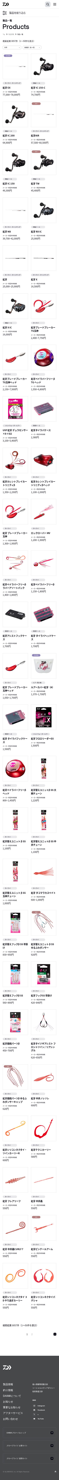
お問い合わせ (10, 1418)
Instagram (41, 1406)
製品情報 (11, 34)
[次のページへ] (54, 1334)
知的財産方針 (37, 1391)
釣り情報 (8, 1390)
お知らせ (8, 1401)
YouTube (41, 1419)
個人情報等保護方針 (40, 1384)
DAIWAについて (12, 1395)
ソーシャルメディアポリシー (43, 1388)
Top (4, 34)
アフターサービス (13, 1413)
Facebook (41, 1410)
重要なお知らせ (11, 1407)
